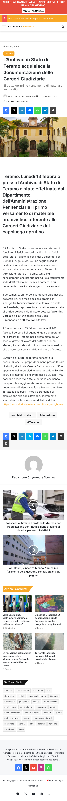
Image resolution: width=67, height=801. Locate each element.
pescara (47, 712)
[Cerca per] (63, 28)
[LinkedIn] (22, 110)
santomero (9, 724)
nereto (53, 707)
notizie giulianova (12, 712)
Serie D (22, 724)
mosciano (41, 707)
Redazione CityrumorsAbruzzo (21, 96)
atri (48, 690)
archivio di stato (23, 415)
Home (8, 46)
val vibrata (9, 729)
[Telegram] (45, 110)
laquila (36, 701)
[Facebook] (6, 110)
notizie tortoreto (32, 712)
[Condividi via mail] (61, 436)
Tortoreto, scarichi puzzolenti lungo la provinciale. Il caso (45, 656)
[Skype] (29, 436)
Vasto (21, 729)
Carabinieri (9, 696)
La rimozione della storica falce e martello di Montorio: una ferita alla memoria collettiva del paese (17, 659)
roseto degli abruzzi (43, 718)
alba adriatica (22, 690)
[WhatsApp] (37, 110)
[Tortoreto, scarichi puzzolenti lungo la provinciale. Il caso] (49, 641)
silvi (31, 724)
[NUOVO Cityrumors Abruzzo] (21, 26)
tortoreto (53, 724)
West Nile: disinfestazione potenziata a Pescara (32, 18)
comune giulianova (37, 696)
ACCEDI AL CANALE (33, 10)
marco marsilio (50, 701)
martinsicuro (10, 707)
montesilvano (26, 707)
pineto (59, 712)
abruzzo (8, 690)
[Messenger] (29, 110)
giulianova (24, 701)
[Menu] (4, 28)
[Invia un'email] (37, 96)
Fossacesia (9, 701)
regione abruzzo (11, 718)
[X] (14, 110)
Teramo (17, 46)
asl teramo (38, 690)
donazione (48, 415)
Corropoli (54, 696)
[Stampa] (53, 110)
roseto (26, 718)
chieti (21, 696)
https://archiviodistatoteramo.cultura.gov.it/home (33, 404)
